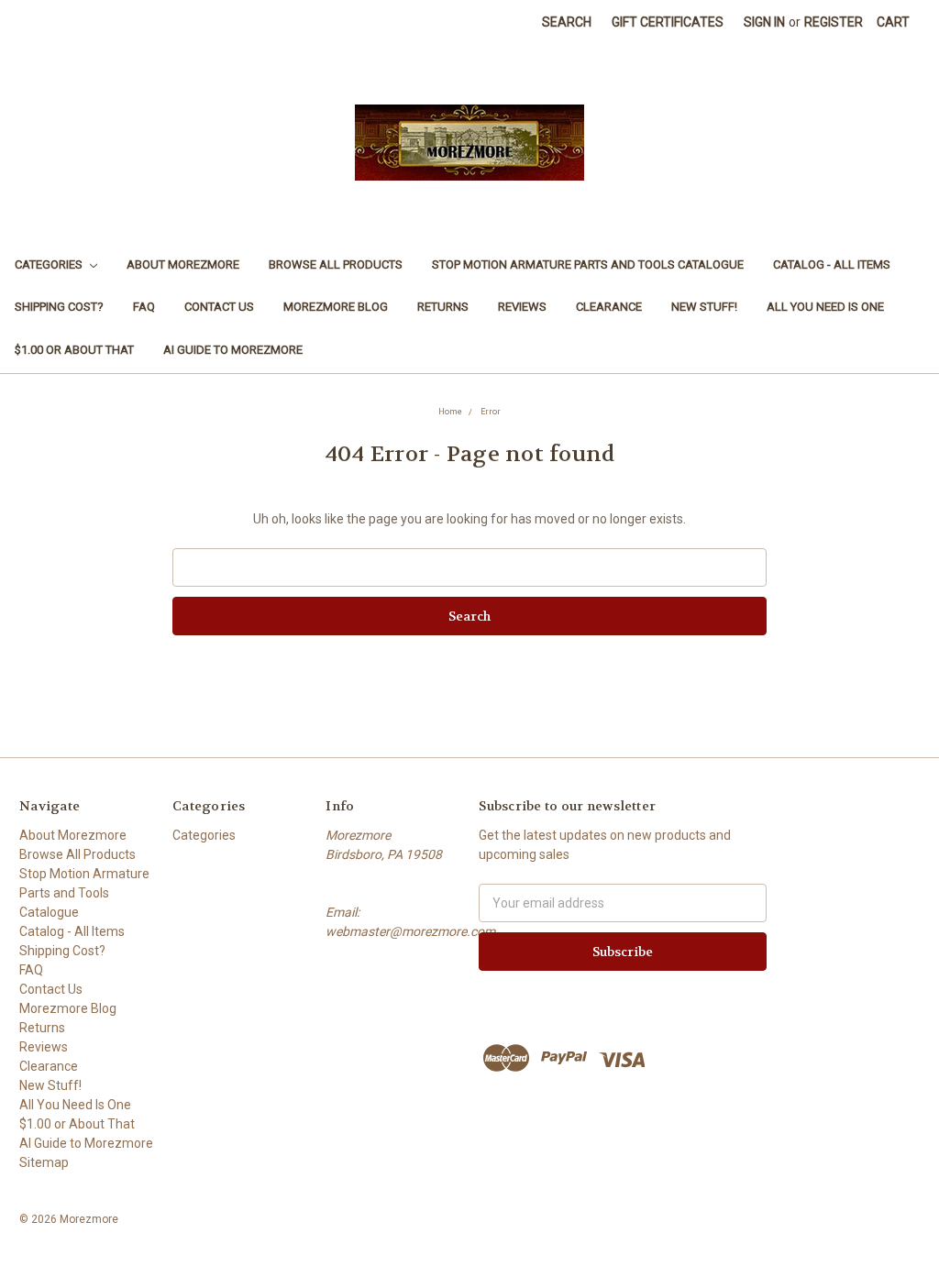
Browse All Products (336, 264)
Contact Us (219, 307)
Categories (50, 264)
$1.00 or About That (74, 350)
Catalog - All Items (831, 264)
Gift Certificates (668, 22)
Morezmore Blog (335, 307)
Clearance (609, 307)
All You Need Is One (825, 307)
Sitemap (44, 1162)
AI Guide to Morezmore (233, 350)
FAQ (144, 307)
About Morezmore (183, 264)
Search (566, 22)
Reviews (522, 307)
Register (833, 22)
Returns (443, 307)
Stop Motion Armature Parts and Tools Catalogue (588, 264)
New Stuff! (704, 307)
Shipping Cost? (59, 307)
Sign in (764, 22)
